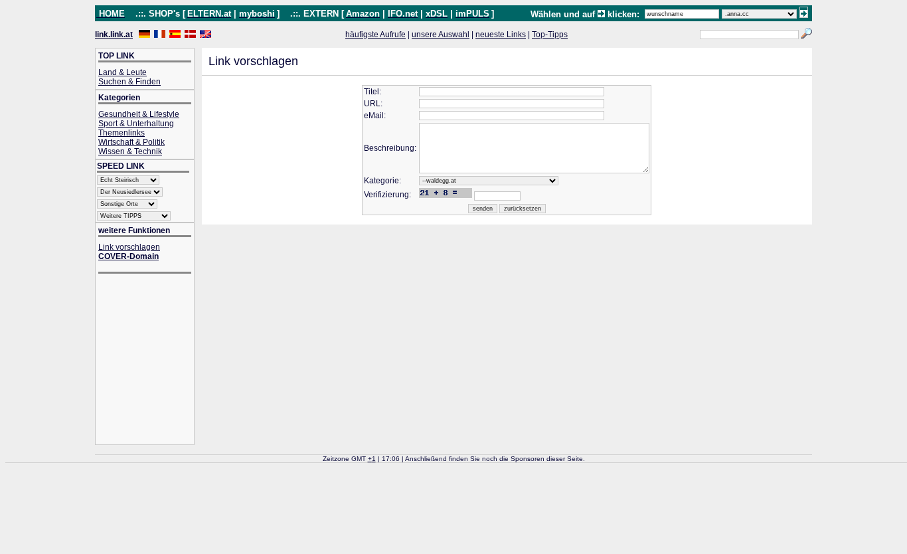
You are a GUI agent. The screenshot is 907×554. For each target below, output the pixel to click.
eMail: (375, 115)
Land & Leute (122, 72)
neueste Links (500, 34)
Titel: (372, 91)
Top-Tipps (550, 34)
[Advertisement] (151, 360)
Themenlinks (121, 133)
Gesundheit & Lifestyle (138, 114)
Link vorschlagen (129, 247)
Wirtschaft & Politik (131, 142)
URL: (373, 103)
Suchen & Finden (129, 81)
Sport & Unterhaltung (136, 123)
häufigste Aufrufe (375, 34)
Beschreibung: (390, 148)
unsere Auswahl (440, 34)
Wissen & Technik (130, 151)
